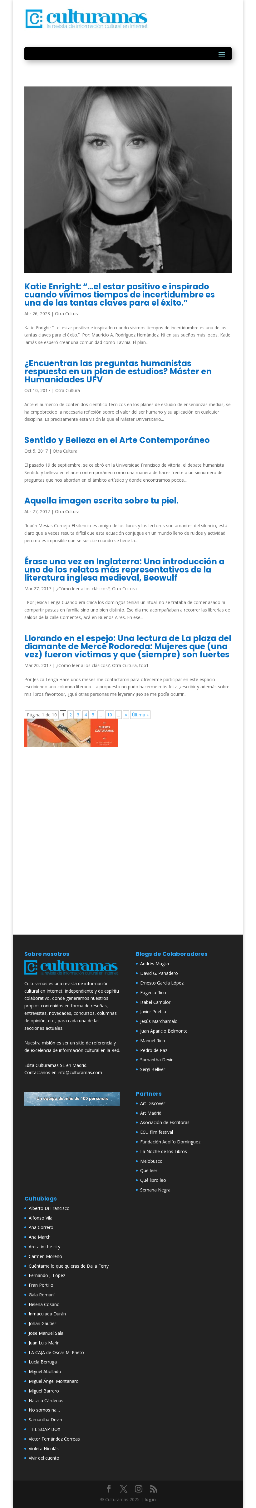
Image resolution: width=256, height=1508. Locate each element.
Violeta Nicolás (44, 1449)
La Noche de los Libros (163, 1151)
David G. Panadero (159, 973)
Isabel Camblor (155, 1002)
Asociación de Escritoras (165, 1122)
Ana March (40, 1237)
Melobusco (151, 1161)
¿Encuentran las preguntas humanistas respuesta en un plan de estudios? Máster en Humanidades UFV (118, 371)
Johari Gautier (42, 1323)
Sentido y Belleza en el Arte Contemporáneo (117, 440)
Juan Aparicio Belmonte (164, 1031)
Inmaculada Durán (47, 1314)
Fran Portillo (41, 1285)
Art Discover (152, 1103)
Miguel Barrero (44, 1391)
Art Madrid (150, 1113)
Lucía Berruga (43, 1362)
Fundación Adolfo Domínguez (170, 1142)
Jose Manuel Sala (46, 1333)
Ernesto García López (162, 983)
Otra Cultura (67, 314)
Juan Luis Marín (44, 1343)
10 (109, 715)
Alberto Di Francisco (49, 1208)
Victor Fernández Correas (54, 1439)
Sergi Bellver (152, 1069)
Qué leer (148, 1170)
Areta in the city (44, 1247)
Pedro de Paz (153, 1050)
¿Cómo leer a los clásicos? (83, 589)
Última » (140, 715)
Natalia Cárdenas (46, 1400)
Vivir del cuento (44, 1458)
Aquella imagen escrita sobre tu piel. (101, 500)
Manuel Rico (152, 1041)
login (150, 1499)
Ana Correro (41, 1227)
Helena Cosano (44, 1304)
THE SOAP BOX (44, 1429)
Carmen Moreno (45, 1256)
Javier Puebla (153, 1011)
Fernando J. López (47, 1275)
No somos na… (44, 1410)
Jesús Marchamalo (159, 1021)
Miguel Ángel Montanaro (54, 1381)
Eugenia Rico (153, 992)
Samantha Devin (157, 1060)
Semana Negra (155, 1190)
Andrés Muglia (154, 963)
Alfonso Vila (40, 1218)
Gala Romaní (42, 1295)
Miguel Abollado (45, 1371)
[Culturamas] (72, 976)
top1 (144, 665)
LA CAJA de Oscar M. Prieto (56, 1352)
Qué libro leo (153, 1180)
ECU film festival (156, 1132)
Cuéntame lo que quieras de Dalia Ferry (69, 1266)
